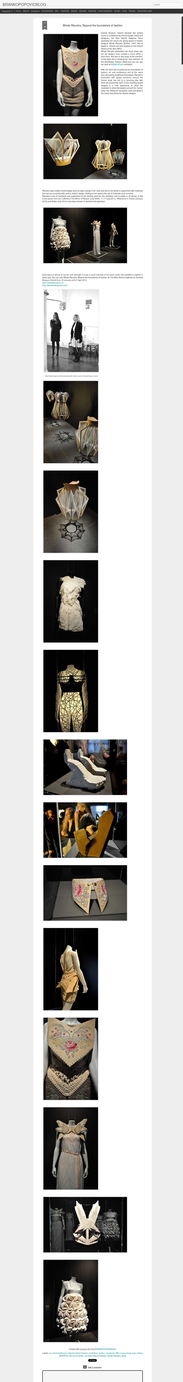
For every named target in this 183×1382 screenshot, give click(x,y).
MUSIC (117, 11)
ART (57, 11)
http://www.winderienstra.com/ (55, 285)
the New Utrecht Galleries (95, 1355)
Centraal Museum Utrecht (63, 1353)
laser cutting (137, 1353)
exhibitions (93, 1353)
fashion (102, 1353)
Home (18, 11)
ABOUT (26, 11)
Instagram (35, 11)
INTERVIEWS (47, 11)
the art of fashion (76, 1355)
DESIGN (82, 11)
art (50, 1353)
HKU (117, 1353)
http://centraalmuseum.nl (52, 282)
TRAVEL (132, 11)
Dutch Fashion (81, 1353)
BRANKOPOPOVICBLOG (105, 1349)
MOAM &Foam (117, 64)
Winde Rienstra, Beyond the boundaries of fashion (92, 25)
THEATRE (65, 11)
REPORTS (63, 1355)
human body (125, 1353)
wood (124, 1355)
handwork (110, 1353)
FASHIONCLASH (144, 11)
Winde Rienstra (113, 1355)
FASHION (92, 11)
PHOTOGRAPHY (105, 11)
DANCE (74, 11)
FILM (124, 11)
